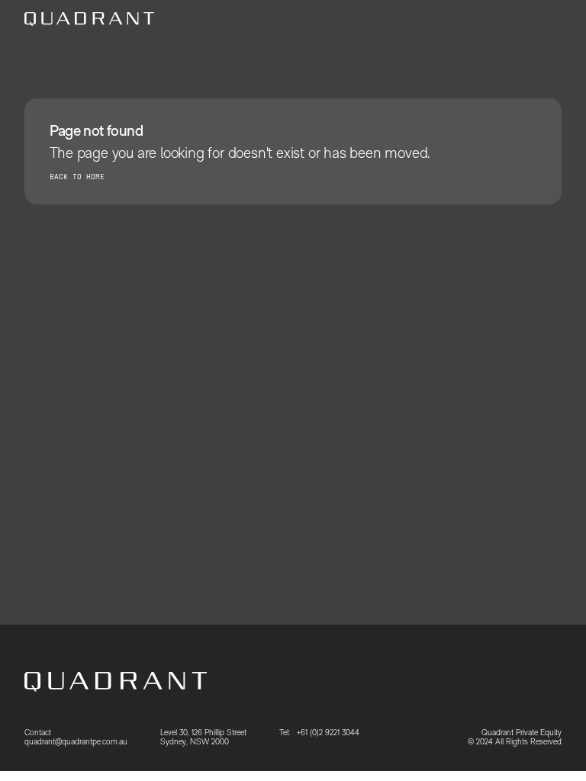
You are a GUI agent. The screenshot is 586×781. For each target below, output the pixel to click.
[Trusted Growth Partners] (89, 19)
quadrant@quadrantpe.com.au (75, 742)
